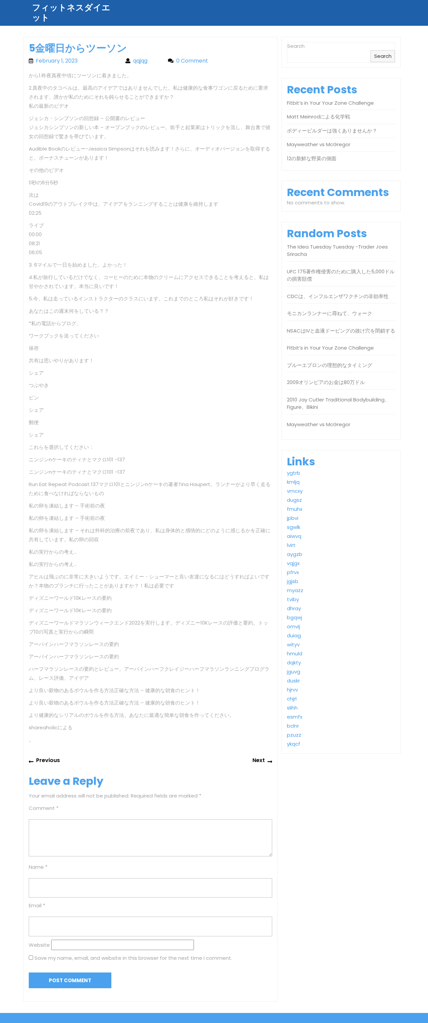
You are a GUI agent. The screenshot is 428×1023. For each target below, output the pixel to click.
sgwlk (293, 527)
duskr (293, 680)
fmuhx (294, 509)
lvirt (291, 545)
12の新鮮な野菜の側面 (311, 158)
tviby (293, 599)
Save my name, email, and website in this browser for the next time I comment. (133, 957)
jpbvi (292, 518)
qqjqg (147, 61)
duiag (294, 635)
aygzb (294, 554)
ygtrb (293, 472)
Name (38, 866)
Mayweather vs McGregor (318, 144)
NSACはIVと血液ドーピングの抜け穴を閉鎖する (341, 330)
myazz (295, 590)
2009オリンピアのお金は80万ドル (326, 382)
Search (296, 46)
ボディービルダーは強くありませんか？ (332, 130)
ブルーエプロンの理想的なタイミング (329, 365)
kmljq (293, 481)
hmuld (294, 653)
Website (39, 944)
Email (37, 905)
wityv (293, 644)
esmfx (294, 716)
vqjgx (293, 563)
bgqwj (294, 617)
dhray (294, 608)
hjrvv (292, 689)
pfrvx (293, 572)
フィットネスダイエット (71, 12)
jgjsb (292, 581)
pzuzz (294, 734)
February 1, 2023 (77, 61)
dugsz (294, 499)
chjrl (292, 698)
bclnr (293, 725)
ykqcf (293, 743)
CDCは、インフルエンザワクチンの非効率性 (338, 296)
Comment (44, 808)
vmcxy (295, 490)
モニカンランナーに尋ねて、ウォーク (329, 313)
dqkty (294, 662)
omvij (293, 626)
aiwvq (294, 536)
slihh (292, 707)
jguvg (293, 671)
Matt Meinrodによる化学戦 (318, 116)
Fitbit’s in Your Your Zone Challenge (330, 102)
